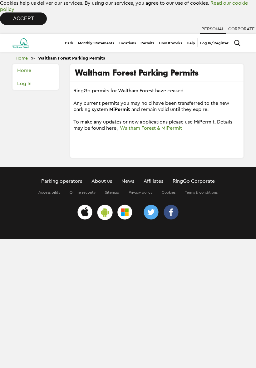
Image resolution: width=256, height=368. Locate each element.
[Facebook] (171, 213)
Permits (147, 43)
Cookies (168, 192)
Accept (23, 18)
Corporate (241, 29)
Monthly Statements (96, 43)
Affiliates (153, 181)
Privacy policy (140, 192)
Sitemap (112, 192)
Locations (127, 43)
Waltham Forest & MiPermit (151, 128)
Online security (83, 192)
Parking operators (61, 181)
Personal (212, 29)
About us (101, 181)
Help (191, 43)
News (127, 181)
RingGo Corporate (194, 181)
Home (22, 58)
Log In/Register (214, 43)
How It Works (170, 43)
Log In (24, 83)
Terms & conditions (201, 192)
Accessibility (49, 192)
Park (69, 43)
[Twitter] (151, 213)
